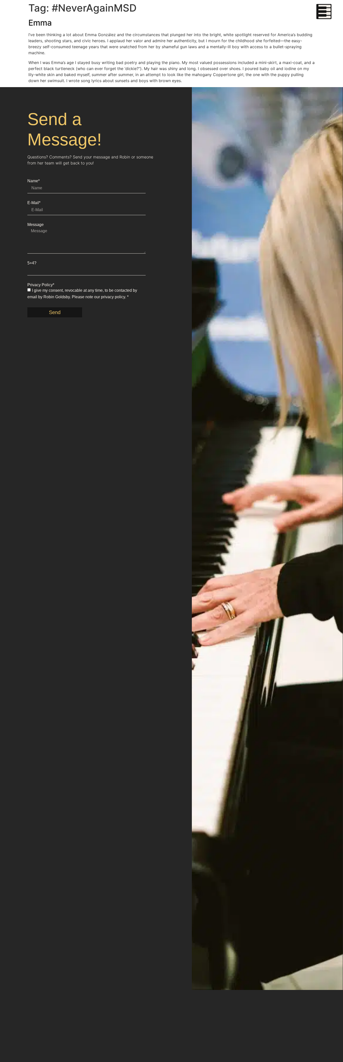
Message (35, 225)
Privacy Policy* (40, 285)
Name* (33, 181)
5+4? (31, 263)
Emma (40, 23)
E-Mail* (33, 203)
